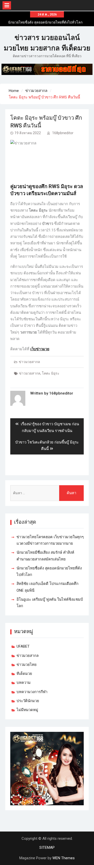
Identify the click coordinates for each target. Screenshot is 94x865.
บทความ (24, 682)
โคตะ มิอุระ (50, 373)
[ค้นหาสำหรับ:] (47, 493)
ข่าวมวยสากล (29, 362)
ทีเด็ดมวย (24, 673)
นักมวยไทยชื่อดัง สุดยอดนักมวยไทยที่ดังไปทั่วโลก (45, 22)
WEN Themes (63, 858)
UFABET (23, 646)
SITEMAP (47, 847)
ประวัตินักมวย (28, 701)
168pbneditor (62, 133)
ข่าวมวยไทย (27, 664)
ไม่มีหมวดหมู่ (27, 710)
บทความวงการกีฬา (32, 692)
